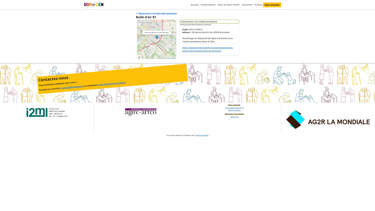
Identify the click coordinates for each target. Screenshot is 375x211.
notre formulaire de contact (112, 83)
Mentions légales (202, 135)
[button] (157, 37)
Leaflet (163, 58)
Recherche (234, 117)
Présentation (208, 4)
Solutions (247, 4)
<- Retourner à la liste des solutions (156, 13)
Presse (258, 4)
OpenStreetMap (171, 58)
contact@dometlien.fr (72, 87)
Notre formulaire (234, 110)
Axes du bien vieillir (229, 4)
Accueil (195, 4)
